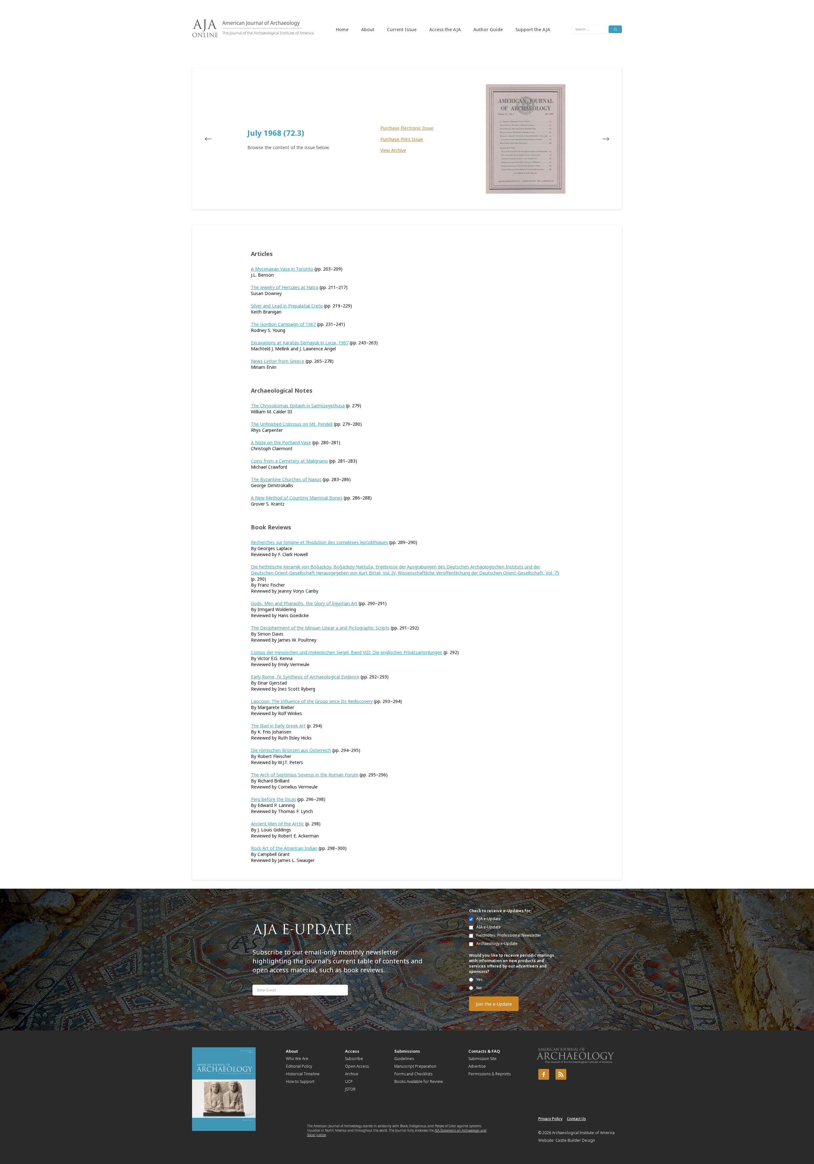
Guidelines (404, 1058)
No (479, 987)
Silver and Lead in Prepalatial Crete (287, 306)
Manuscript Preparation (415, 1066)
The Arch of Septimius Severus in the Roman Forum (304, 775)
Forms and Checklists (413, 1074)
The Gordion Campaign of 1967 (283, 324)
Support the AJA (532, 29)
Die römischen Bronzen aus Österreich (291, 750)
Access (352, 1051)
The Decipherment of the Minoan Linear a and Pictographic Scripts (320, 628)
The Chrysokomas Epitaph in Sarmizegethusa (298, 406)
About (367, 29)
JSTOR (350, 1089)
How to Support (300, 1081)
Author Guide (488, 29)
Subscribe (354, 1058)
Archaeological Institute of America (583, 1132)
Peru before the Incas (273, 799)
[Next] (599, 138)
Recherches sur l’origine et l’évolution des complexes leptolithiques (319, 542)
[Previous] (214, 138)
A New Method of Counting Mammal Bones (296, 498)
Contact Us (576, 1118)
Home (342, 29)
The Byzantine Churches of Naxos (286, 479)
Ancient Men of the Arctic (277, 824)
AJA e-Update (488, 918)
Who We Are (297, 1058)
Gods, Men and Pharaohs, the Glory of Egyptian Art (304, 603)
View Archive (393, 150)
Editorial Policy (299, 1066)
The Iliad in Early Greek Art (278, 726)
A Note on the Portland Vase (281, 442)
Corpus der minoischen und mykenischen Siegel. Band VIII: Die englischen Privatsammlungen (346, 652)
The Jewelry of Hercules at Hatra (284, 287)
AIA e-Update (488, 927)
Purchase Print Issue (401, 139)
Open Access (357, 1066)
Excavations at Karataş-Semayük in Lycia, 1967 (299, 343)
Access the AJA (445, 29)
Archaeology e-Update (497, 943)
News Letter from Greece (277, 361)
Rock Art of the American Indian (284, 848)
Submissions (407, 1051)
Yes (479, 979)
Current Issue (402, 29)
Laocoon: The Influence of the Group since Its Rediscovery (312, 701)
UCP (349, 1081)
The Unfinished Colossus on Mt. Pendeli (292, 424)
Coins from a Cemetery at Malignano (289, 461)
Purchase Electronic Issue (406, 128)
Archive (351, 1074)
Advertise (477, 1066)
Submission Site (482, 1058)
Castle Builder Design (575, 1140)
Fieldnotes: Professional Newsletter (508, 935)
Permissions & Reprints (489, 1074)
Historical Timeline (303, 1074)
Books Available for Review (418, 1081)
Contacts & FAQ (484, 1051)
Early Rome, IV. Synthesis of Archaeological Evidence (305, 677)
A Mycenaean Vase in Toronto (282, 269)
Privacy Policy (550, 1118)
